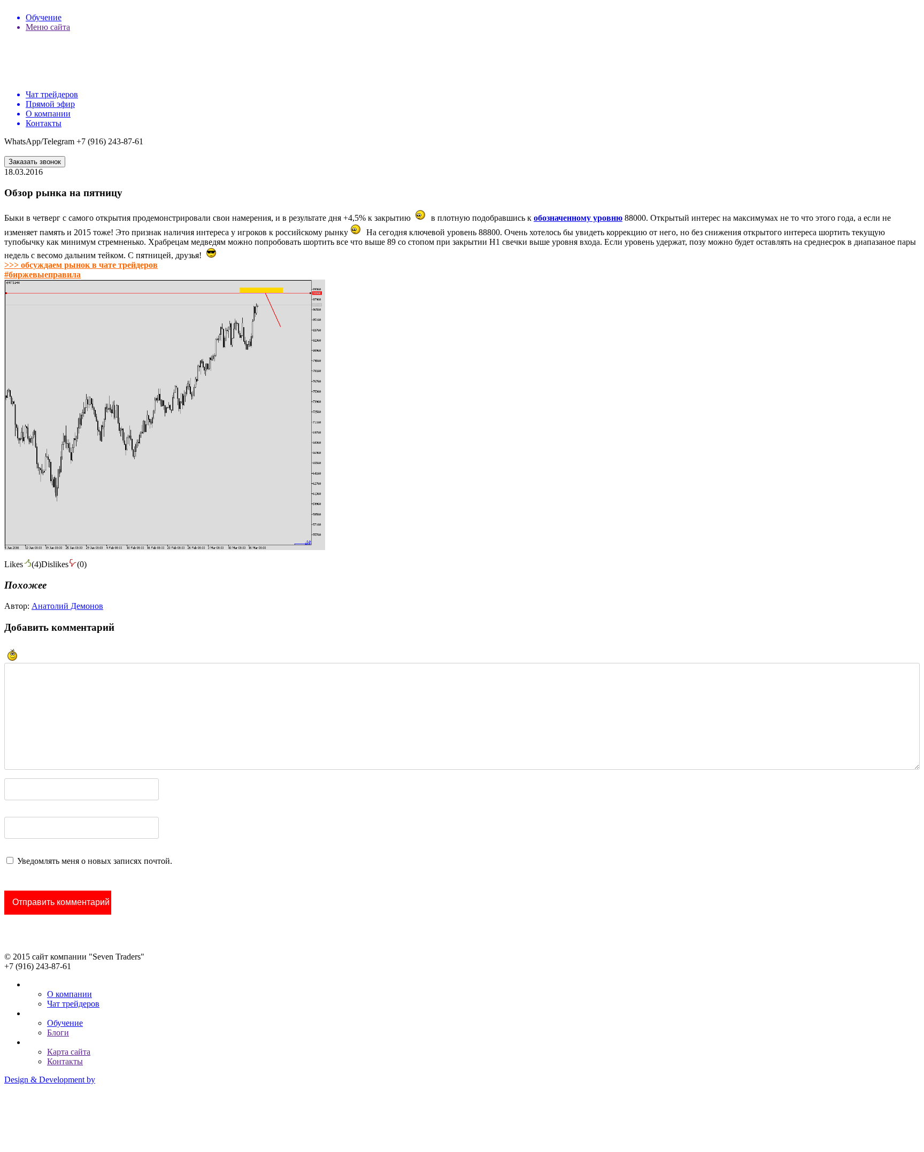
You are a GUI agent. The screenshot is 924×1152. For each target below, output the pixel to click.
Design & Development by (49, 1079)
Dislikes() (64, 564)
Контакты (65, 1061)
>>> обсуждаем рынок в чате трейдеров (81, 264)
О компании (69, 994)
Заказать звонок (35, 162)
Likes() (22, 564)
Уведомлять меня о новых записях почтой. (94, 860)
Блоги (58, 1032)
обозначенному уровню (578, 217)
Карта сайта (68, 1051)
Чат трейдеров (73, 1003)
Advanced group (32, 1115)
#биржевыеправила (42, 274)
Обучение (65, 1022)
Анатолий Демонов (67, 605)
